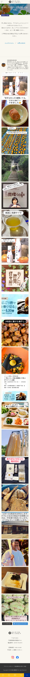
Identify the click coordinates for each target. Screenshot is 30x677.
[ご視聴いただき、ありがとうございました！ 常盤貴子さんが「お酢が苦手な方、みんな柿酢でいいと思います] (15, 278)
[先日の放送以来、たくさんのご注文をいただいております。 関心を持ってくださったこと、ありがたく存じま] (15, 250)
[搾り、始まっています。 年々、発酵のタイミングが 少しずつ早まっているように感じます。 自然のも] (15, 497)
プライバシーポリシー (8, 666)
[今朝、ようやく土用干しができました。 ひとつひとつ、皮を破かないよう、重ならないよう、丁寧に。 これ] (15, 140)
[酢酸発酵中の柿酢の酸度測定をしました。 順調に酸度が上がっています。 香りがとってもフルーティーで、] (15, 223)
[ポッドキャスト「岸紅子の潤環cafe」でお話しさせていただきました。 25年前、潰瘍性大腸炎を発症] (15, 195)
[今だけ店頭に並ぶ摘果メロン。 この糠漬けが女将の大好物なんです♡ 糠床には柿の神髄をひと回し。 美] (15, 607)
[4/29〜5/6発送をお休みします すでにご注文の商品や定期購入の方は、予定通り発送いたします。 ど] (15, 525)
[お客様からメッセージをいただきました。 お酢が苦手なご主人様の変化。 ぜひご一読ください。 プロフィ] (15, 86)
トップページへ (9, 43)
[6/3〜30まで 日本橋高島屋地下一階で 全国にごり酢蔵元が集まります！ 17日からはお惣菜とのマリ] (15, 388)
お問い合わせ (21, 43)
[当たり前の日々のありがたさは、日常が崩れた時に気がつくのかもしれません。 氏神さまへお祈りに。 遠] (15, 168)
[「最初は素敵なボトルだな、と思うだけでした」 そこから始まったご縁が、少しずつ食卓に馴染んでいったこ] (15, 415)
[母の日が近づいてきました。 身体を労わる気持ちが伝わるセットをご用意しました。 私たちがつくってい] (15, 470)
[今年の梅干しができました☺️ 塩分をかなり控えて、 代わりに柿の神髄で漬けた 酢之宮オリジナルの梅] (15, 113)
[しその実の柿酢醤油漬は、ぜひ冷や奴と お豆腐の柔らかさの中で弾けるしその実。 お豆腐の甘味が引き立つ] (15, 580)
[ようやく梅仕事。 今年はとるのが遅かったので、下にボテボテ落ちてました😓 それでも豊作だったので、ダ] (15, 360)
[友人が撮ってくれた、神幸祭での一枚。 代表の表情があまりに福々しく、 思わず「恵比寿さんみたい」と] (15, 552)
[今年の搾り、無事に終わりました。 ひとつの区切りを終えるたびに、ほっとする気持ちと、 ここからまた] (15, 443)
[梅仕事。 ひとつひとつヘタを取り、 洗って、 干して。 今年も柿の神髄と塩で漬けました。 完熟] (15, 333)
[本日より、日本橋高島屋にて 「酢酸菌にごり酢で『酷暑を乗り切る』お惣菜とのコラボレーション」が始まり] (15, 305)
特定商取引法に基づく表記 (20, 666)
